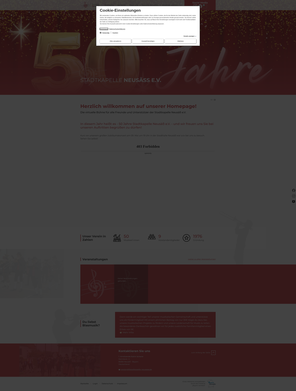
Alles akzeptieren (115, 41)
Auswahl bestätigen (148, 41)
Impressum (104, 29)
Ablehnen (180, 41)
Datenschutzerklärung (117, 29)
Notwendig (106, 33)
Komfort (115, 33)
